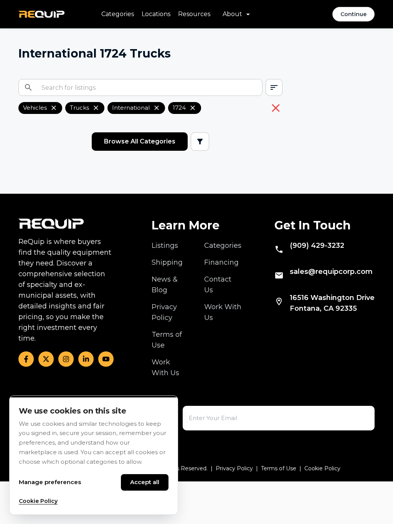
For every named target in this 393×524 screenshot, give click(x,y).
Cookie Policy (322, 468)
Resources (194, 14)
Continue (353, 14)
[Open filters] (200, 141)
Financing (221, 262)
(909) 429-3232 (317, 245)
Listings (165, 245)
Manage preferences (50, 482)
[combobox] (274, 87)
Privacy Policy (234, 468)
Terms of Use (278, 468)
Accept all (144, 482)
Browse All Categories (139, 141)
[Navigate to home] (41, 14)
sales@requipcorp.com (331, 271)
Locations (156, 14)
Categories (117, 14)
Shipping (167, 262)
